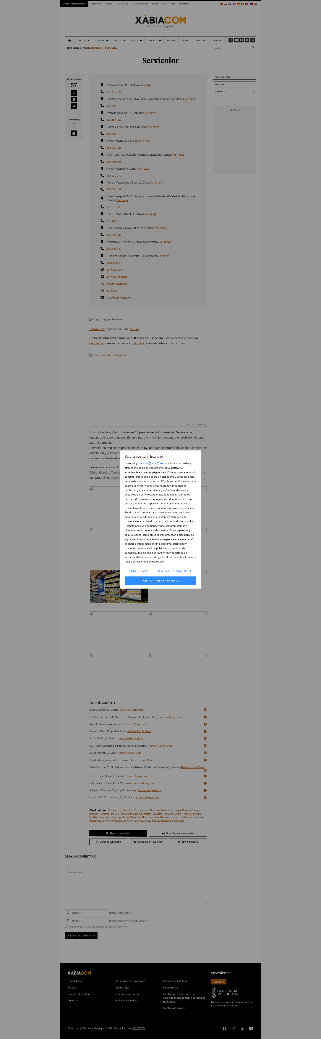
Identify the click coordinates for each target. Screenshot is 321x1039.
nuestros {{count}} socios (152, 463)
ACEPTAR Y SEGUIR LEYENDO (160, 580)
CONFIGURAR (138, 570)
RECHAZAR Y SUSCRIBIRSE (174, 570)
